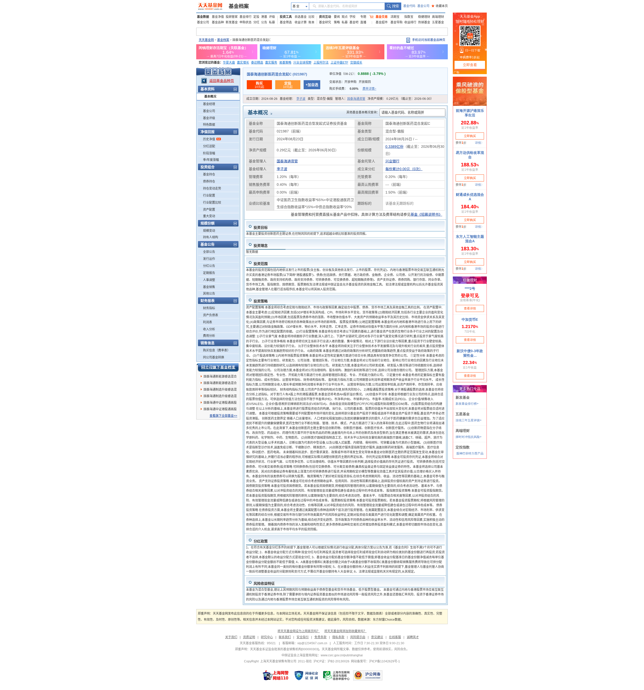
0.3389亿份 (394, 147)
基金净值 (218, 17)
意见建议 (377, 637)
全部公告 (209, 252)
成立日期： (261, 99)
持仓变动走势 (212, 188)
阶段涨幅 (209, 153)
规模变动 (209, 231)
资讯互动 (325, 17)
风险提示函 (357, 637)
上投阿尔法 (321, 62)
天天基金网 (206, 40)
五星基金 (438, 22)
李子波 (300, 99)
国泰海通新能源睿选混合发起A (220, 377)
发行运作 (209, 259)
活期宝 (394, 17)
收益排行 (410, 22)
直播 (363, 22)
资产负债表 (210, 315)
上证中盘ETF (339, 62)
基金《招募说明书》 (426, 214)
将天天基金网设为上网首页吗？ (298, 631)
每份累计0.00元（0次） (404, 169)
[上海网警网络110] (276, 675)
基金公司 (423, 6)
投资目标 (261, 227)
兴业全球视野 (302, 62)
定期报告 (209, 273)
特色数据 (209, 124)
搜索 (393, 6)
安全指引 (303, 637)
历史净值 (209, 139)
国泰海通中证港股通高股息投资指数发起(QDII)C (220, 403)
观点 (345, 17)
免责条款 (320, 637)
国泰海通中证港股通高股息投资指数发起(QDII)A (220, 409)
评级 (272, 17)
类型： (320, 99)
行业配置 (209, 195)
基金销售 (209, 287)
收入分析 (209, 329)
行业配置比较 (212, 202)
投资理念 (261, 246)
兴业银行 (392, 161)
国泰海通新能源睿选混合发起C (220, 383)
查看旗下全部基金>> (223, 416)
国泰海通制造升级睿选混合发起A (220, 390)
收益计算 (301, 22)
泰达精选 (257, 62)
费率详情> (369, 88)
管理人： (350, 99)
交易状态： (350, 82)
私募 (272, 22)
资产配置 (209, 209)
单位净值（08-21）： (357, 74)
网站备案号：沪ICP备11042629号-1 (375, 661)
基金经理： (292, 99)
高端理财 (438, 17)
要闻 (337, 17)
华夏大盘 (229, 62)
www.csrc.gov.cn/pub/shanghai (342, 655)
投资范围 (261, 264)
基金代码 (409, 6)
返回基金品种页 (221, 81)
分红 (256, 22)
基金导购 (396, 22)
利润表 (207, 322)
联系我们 (285, 637)
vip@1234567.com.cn (312, 643)
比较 (311, 17)
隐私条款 (338, 637)
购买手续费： (352, 88)
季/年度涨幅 (211, 160)
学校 (352, 17)
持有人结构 (210, 237)
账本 (311, 22)
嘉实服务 (271, 62)
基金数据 (203, 17)
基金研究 (325, 22)
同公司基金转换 (213, 357)
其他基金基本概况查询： (363, 112)
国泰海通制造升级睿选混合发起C (220, 396)
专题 (363, 17)
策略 (337, 22)
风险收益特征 (264, 583)
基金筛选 (286, 22)
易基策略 (285, 62)
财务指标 (209, 308)
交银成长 (356, 62)
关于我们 (231, 637)
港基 (264, 17)
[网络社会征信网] (306, 675)
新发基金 (232, 22)
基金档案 (239, 6)
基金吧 (353, 22)
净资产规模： (400, 99)
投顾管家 (232, 17)
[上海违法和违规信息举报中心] (336, 675)
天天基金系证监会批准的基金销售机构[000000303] (284, 649)
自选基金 (301, 17)
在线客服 (395, 637)
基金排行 (245, 17)
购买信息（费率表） (216, 350)
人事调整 (209, 280)
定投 (256, 17)
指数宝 (408, 17)
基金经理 (209, 104)
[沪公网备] (367, 675)
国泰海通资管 (356, 99)
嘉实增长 (243, 62)
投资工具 (286, 17)
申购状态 (245, 22)
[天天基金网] (210, 6)
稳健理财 (424, 17)
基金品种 (218, 22)
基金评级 (209, 118)
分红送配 (209, 146)
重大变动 (209, 216)
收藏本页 (439, 6)
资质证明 (249, 637)
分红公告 (209, 266)
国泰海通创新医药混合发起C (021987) (277, 74)
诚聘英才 (413, 637)
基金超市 (382, 22)
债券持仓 (209, 181)
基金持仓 (209, 174)
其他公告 (209, 293)
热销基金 (424, 22)
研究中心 (267, 637)
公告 (264, 22)
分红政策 (261, 541)
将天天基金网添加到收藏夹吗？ (345, 631)
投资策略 (261, 301)
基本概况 (210, 96)
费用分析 (209, 336)
